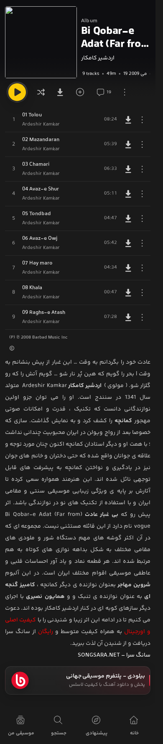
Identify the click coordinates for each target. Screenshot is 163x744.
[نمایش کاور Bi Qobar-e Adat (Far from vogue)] (41, 42)
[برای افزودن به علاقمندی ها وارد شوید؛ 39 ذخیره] (83, 92)
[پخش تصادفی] (41, 92)
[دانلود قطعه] (128, 120)
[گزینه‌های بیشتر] (124, 92)
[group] (115, 73)
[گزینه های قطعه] (142, 120)
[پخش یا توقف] (17, 92)
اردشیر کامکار (98, 58)
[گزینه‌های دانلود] (62, 92)
